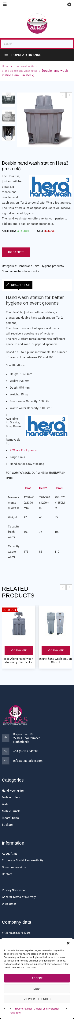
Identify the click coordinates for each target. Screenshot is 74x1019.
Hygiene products (52, 266)
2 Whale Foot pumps (23, 450)
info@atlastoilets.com (28, 760)
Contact (7, 874)
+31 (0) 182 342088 (25, 751)
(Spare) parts (10, 818)
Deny (37, 988)
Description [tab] (20, 285)
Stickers (7, 824)
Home (5, 66)
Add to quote (16, 252)
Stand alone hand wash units (19, 70)
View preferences (37, 999)
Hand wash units (24, 66)
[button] (68, 943)
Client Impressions (14, 867)
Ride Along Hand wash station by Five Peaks (18, 660)
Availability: (9, 230)
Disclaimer (9, 903)
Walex (6, 804)
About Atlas (9, 853)
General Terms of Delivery (19, 897)
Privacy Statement (14, 890)
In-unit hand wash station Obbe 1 (55, 660)
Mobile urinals (11, 811)
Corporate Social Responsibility (22, 860)
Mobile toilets (11, 797)
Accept (37, 978)
